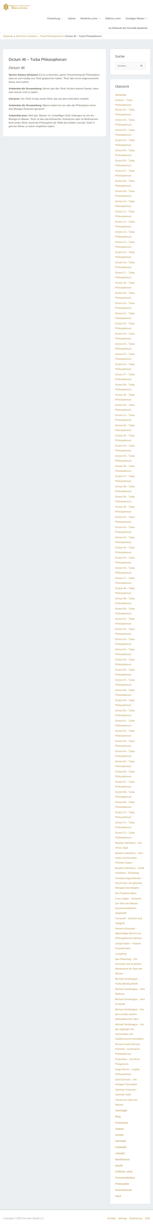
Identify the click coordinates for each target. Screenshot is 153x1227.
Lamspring (120, 953)
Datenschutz (136, 1218)
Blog (118, 1116)
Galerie (72, 18)
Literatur (120, 1153)
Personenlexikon (125, 1177)
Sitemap (122, 1218)
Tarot (118, 1196)
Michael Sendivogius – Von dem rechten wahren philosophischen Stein (129, 1014)
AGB (147, 1218)
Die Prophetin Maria (125, 893)
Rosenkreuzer (123, 1190)
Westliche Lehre (89, 18)
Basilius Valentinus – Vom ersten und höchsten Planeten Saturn (129, 858)
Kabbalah (121, 1147)
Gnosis (119, 1134)
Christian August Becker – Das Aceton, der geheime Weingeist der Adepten (129, 883)
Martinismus (122, 1159)
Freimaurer (121, 1122)
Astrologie (121, 1110)
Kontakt (112, 1218)
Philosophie (122, 1183)
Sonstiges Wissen (135, 18)
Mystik (119, 1165)
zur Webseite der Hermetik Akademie (128, 28)
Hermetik (120, 1141)
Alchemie (120, 94)
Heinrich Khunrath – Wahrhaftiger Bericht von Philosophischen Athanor (128, 933)
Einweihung (53, 18)
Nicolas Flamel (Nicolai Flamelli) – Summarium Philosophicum (127, 1049)
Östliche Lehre (113, 18)
